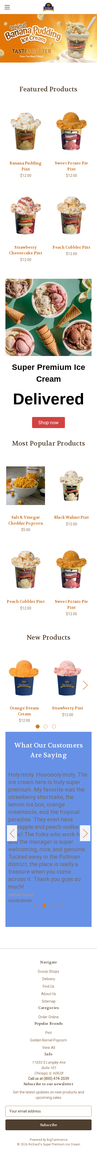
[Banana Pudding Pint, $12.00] (25, 131)
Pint (48, 1033)
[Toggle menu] (7, 7)
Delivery (48, 979)
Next (85, 685)
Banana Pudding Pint (26, 166)
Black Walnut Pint (71, 517)
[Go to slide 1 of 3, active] (38, 726)
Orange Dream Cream (24, 711)
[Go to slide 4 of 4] (61, 905)
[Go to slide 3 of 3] (54, 726)
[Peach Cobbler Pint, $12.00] (71, 215)
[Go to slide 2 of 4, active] (44, 905)
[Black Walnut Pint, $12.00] (71, 485)
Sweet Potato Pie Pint (71, 166)
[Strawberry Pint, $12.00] (67, 678)
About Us (48, 994)
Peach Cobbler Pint (71, 247)
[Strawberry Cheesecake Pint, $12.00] (25, 215)
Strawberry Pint (67, 708)
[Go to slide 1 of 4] (36, 905)
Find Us (48, 986)
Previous (7, 685)
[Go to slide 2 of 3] (46, 726)
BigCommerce (57, 1140)
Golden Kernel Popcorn (48, 1040)
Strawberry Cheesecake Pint (25, 250)
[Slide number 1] (48, 41)
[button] (48, 422)
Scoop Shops (48, 971)
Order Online (48, 1017)
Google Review (20, 900)
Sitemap (49, 1001)
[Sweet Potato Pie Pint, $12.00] (71, 131)
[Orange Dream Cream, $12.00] (24, 678)
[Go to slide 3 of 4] (53, 905)
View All (48, 1048)
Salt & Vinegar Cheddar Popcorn (25, 520)
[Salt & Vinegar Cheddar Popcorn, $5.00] (25, 485)
